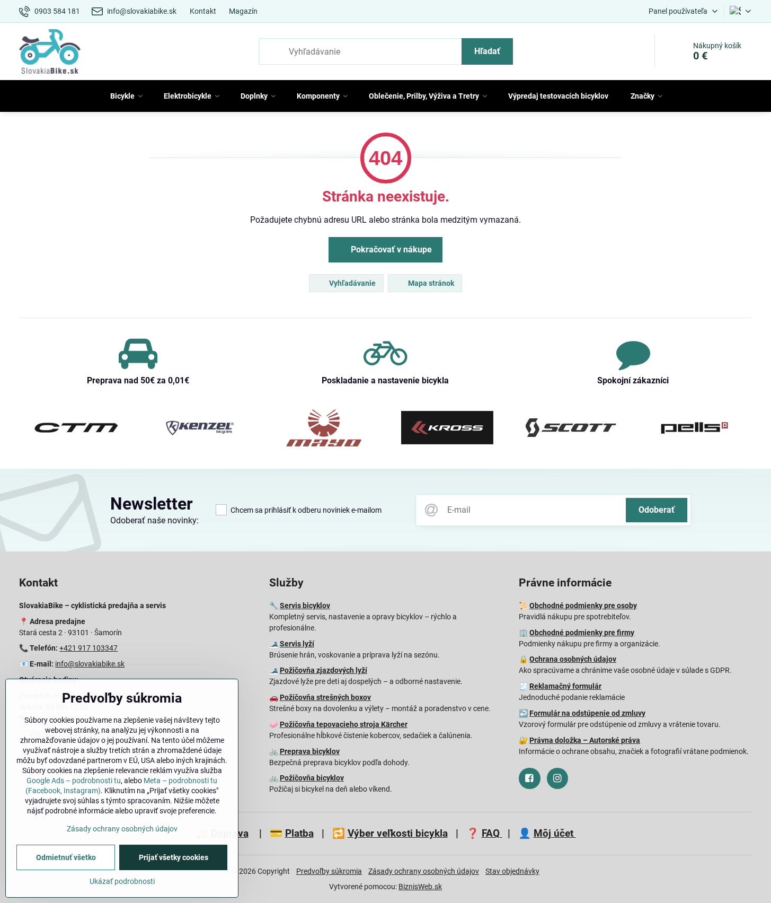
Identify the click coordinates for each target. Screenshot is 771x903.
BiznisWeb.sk (420, 886)
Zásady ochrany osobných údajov (423, 871)
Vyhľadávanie (351, 283)
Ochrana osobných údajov (572, 659)
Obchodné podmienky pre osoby (583, 605)
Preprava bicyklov (310, 751)
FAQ (492, 833)
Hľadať (487, 51)
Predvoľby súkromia (329, 871)
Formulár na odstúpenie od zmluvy (587, 713)
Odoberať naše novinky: (154, 520)
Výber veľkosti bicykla (398, 833)
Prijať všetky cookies (173, 857)
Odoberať (657, 510)
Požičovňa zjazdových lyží (323, 670)
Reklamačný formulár (565, 686)
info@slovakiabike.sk (90, 664)
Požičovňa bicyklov (312, 778)
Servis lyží (297, 643)
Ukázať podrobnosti (122, 881)
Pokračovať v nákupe (390, 249)
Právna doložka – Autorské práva (584, 740)
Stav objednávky (512, 871)
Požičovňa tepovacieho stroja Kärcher (343, 724)
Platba (299, 833)
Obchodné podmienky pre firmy (581, 632)
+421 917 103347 (88, 648)
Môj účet (555, 833)
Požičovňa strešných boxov (325, 697)
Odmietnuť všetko (66, 857)
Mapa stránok (430, 283)
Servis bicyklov (305, 605)
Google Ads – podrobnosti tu (73, 780)
